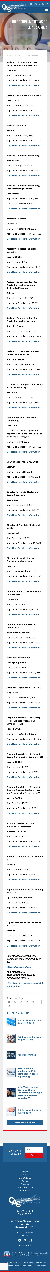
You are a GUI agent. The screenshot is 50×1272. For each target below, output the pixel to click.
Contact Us (25, 1190)
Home (25, 1172)
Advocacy (25, 1184)
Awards (25, 1181)
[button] (31, 4)
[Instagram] (43, 4)
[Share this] (15, 1002)
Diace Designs (41, 1265)
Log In (25, 1235)
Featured (35, 55)
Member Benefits (25, 1187)
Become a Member (25, 1232)
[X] (39, 4)
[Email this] (9, 1002)
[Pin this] (33, 1002)
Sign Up (34, 1155)
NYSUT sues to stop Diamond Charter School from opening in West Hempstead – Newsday (30, 1092)
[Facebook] (35, 4)
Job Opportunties (27, 1055)
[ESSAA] (25, 1254)
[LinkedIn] (47, 4)
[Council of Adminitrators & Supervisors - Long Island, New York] (14, 7)
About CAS (25, 1175)
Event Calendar (25, 1178)
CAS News (28, 55)
